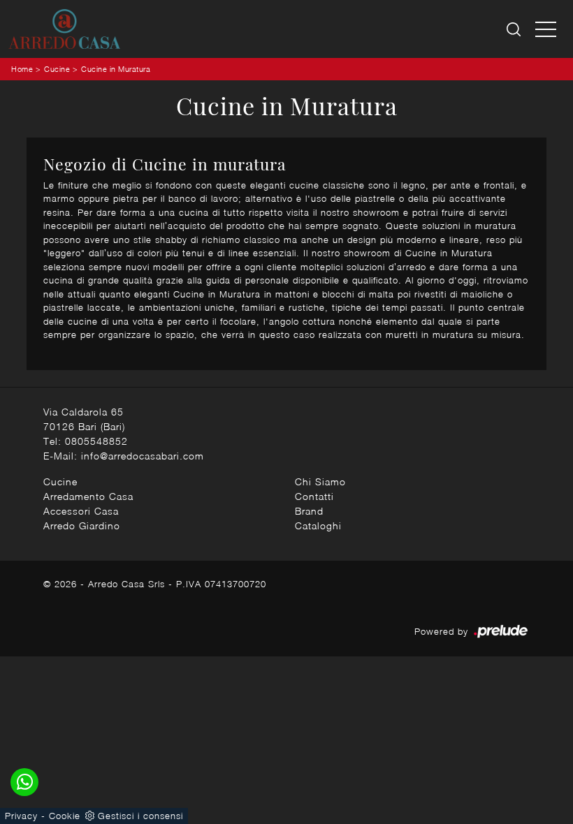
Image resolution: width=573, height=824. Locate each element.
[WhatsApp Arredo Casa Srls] (24, 782)
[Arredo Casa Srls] (64, 29)
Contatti (314, 496)
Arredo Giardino (81, 525)
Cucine (57, 68)
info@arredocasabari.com (142, 456)
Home (22, 68)
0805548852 (96, 441)
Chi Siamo (320, 481)
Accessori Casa (81, 511)
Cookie (64, 815)
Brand (309, 511)
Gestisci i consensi (140, 815)
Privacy (21, 815)
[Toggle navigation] (546, 28)
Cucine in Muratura (115, 68)
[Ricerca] (514, 29)
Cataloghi (318, 525)
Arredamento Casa (88, 496)
